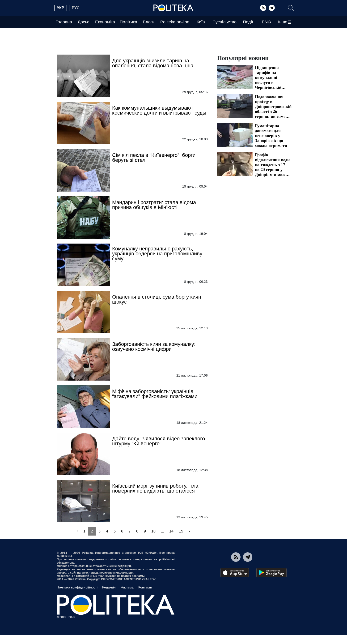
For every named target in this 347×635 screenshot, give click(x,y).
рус (76, 8)
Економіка (105, 22)
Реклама (127, 587)
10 (153, 531)
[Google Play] (271, 573)
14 (171, 531)
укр (60, 8)
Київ (201, 22)
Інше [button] (282, 22)
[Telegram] (272, 8)
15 (181, 531)
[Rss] (263, 8)
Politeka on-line (174, 22)
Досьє (83, 22)
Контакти (145, 587)
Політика (128, 22)
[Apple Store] (234, 573)
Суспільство (224, 22)
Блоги (149, 22)
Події (248, 22)
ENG (266, 22)
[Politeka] (173, 8)
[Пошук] (291, 8)
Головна (63, 22)
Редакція (109, 587)
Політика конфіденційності (77, 587)
